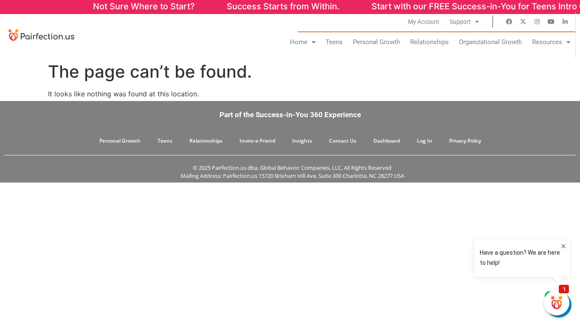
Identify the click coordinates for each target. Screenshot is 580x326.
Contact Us (342, 140)
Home (298, 42)
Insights (302, 140)
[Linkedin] (565, 22)
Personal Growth (376, 42)
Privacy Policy (465, 140)
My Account (423, 21)
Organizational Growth (490, 42)
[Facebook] (509, 22)
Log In (424, 140)
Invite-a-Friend (257, 140)
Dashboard (386, 140)
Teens (334, 42)
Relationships (429, 42)
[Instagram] (537, 22)
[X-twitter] (523, 22)
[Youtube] (551, 22)
